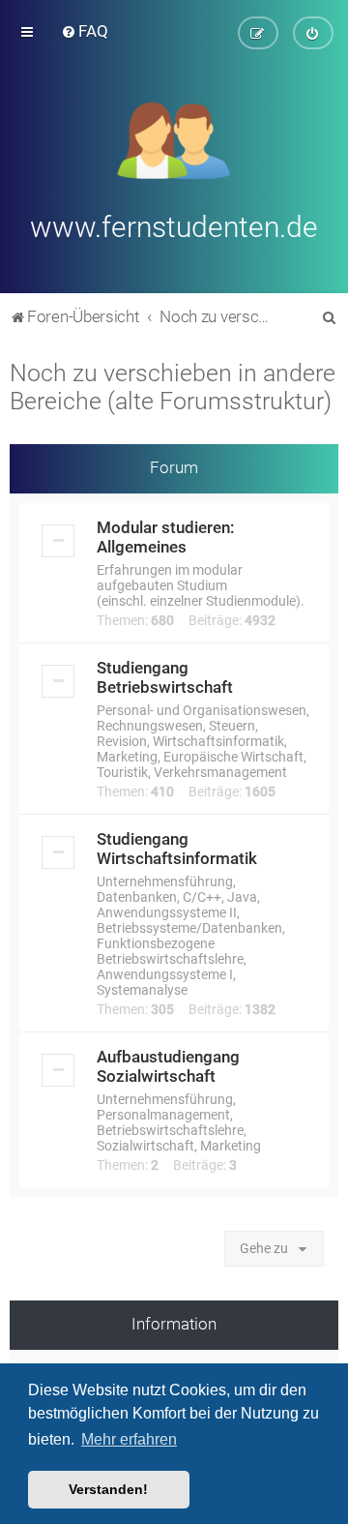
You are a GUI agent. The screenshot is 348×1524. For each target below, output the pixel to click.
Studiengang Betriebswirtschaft (165, 677)
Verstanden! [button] (108, 1489)
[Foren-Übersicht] (174, 139)
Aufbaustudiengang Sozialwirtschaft (168, 1066)
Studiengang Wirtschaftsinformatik (177, 848)
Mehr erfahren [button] (129, 1439)
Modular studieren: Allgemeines (166, 537)
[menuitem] (84, 30)
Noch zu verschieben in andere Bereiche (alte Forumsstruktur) (172, 387)
